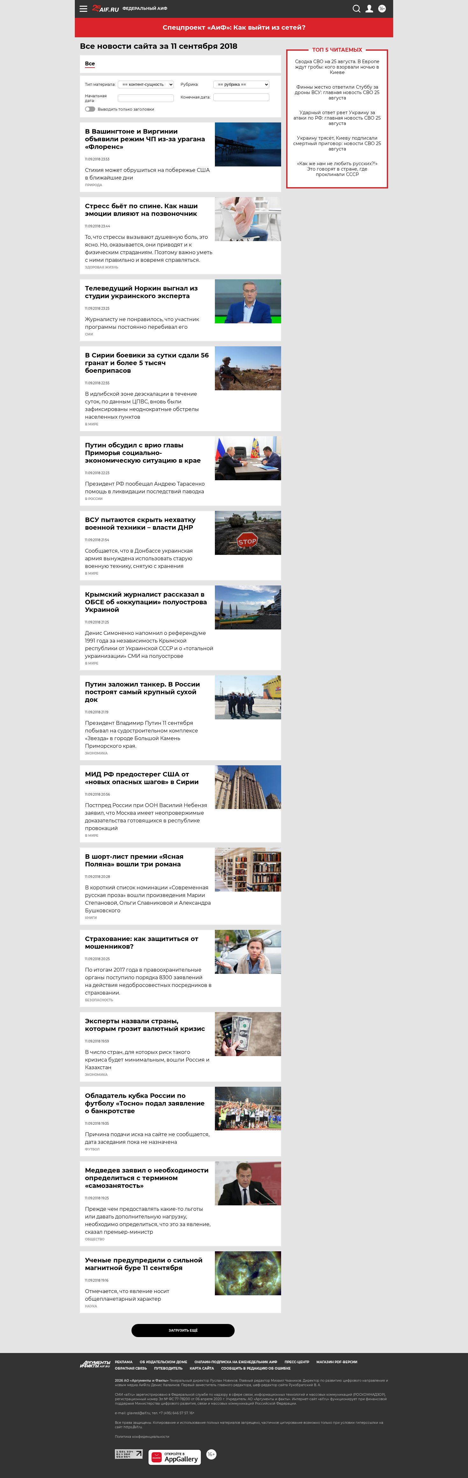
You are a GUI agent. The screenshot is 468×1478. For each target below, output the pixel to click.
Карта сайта (202, 1368)
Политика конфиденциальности (142, 1437)
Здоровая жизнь (101, 267)
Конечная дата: (195, 97)
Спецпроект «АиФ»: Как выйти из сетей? (234, 27)
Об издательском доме (163, 1362)
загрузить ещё (183, 1330)
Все (90, 64)
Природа (93, 185)
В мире (91, 424)
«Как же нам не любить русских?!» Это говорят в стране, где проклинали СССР (337, 169)
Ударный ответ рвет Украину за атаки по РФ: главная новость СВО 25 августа (337, 118)
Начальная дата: (96, 98)
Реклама (123, 1362)
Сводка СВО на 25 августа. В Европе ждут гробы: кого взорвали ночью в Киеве (337, 67)
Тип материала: (100, 84)
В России (94, 499)
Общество (94, 1239)
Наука (91, 1306)
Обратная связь (131, 1368)
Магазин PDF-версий (336, 1362)
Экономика (96, 753)
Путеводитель (168, 1368)
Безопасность (99, 1000)
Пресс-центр (297, 1362)
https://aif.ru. (133, 1427)
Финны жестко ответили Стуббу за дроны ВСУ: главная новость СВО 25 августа (337, 93)
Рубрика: (190, 84)
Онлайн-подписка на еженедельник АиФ (236, 1362)
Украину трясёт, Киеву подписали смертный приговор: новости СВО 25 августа (337, 144)
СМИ (89, 334)
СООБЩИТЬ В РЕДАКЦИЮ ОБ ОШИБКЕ (256, 1368)
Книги (91, 918)
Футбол (92, 1149)
